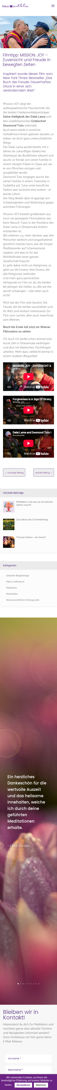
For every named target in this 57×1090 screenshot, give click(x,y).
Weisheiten (12, 593)
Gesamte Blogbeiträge (17, 575)
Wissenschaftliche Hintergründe (22, 600)
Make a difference (15, 581)
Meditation (11, 587)
